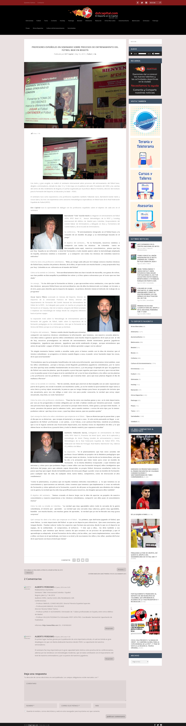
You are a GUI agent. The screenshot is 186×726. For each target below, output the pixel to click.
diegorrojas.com (33, 725)
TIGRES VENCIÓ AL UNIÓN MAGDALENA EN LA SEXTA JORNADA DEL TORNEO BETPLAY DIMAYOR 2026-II (146, 258)
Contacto (41, 3)
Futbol (38, 21)
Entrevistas (29, 21)
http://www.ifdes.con (50, 625)
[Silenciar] (153, 54)
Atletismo (88, 21)
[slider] (142, 53)
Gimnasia (146, 21)
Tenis (46, 21)
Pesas (28, 28)
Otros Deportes (38, 28)
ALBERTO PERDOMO (44, 587)
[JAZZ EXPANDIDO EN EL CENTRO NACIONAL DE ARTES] (133, 245)
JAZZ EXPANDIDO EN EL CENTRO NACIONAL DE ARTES (148, 245)
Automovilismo (124, 21)
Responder (109, 628)
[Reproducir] (131, 54)
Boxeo (133, 353)
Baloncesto (136, 21)
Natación (98, 21)
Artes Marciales (110, 21)
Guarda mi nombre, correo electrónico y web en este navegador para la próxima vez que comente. (63, 711)
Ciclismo (54, 21)
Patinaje (71, 21)
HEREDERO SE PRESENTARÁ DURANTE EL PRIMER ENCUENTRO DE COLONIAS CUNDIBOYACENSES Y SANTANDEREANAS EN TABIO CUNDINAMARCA (145, 473)
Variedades (72, 28)
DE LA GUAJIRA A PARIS (139, 514)
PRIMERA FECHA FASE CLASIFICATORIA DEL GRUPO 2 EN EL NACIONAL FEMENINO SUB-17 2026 (148, 309)
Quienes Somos (29, 3)
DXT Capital (69, 54)
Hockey (62, 21)
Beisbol (79, 21)
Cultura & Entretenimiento (55, 28)
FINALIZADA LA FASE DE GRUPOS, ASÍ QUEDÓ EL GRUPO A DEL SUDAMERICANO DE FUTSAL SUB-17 (144, 555)
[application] (145, 53)
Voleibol (134, 422)
